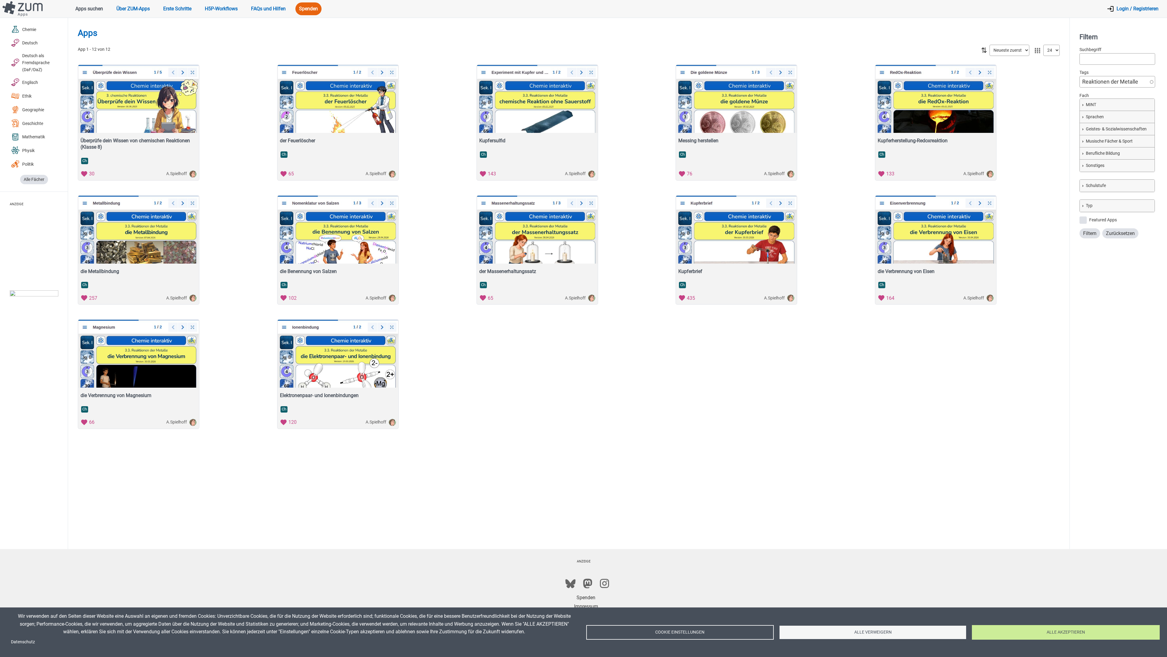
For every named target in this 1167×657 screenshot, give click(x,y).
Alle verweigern (873, 632)
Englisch (30, 82)
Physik (28, 150)
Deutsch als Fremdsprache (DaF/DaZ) (36, 62)
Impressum (586, 606)
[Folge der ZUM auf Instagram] (604, 583)
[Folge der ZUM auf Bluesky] (570, 583)
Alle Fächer (34, 179)
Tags (1084, 72)
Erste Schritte (177, 9)
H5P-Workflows (221, 9)
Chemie (29, 29)
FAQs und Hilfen (268, 9)
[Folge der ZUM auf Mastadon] (587, 583)
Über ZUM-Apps (133, 9)
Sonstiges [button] (1095, 165)
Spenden (308, 9)
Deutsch (30, 43)
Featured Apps (1103, 220)
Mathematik (33, 137)
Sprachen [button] (1095, 116)
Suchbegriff (1090, 49)
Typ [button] (1089, 205)
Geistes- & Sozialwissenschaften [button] (1116, 129)
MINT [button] (1091, 104)
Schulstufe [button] (1096, 185)
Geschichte (32, 123)
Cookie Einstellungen (679, 632)
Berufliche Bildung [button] (1103, 153)
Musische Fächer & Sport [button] (1109, 141)
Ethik (27, 96)
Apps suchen (89, 9)
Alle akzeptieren (1066, 632)
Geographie (33, 109)
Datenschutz (23, 641)
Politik (28, 164)
